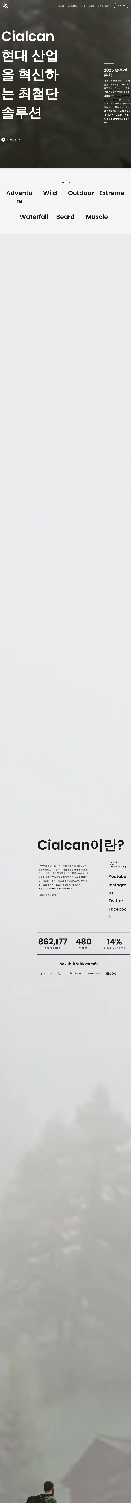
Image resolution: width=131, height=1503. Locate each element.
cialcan (61, 5)
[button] (121, 5)
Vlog (83, 5)
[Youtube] (117, 876)
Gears (91, 5)
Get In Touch (103, 5)
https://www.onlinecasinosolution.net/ (56, 888)
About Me (72, 5)
